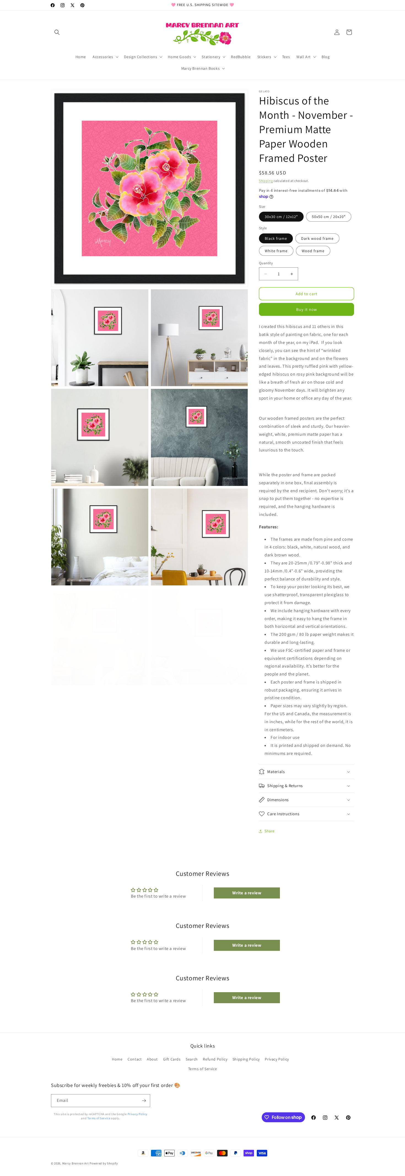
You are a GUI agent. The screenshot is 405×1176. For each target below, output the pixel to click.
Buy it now (306, 309)
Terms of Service (202, 1068)
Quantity (266, 263)
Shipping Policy (246, 1059)
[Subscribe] (144, 1100)
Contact (135, 1059)
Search (192, 1059)
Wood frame (313, 250)
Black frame (276, 238)
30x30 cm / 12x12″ (281, 216)
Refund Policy (215, 1059)
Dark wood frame (317, 238)
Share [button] (269, 830)
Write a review (246, 893)
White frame (276, 250)
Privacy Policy (277, 1059)
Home (117, 1059)
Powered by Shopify (104, 1163)
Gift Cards (172, 1059)
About (152, 1059)
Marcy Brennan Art (75, 1163)
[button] (57, 32)
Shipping (266, 181)
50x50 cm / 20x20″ (328, 216)
